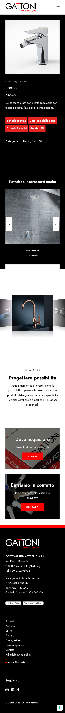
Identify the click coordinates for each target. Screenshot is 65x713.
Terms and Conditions (33, 603)
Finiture (9, 636)
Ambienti (10, 626)
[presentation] (9, 230)
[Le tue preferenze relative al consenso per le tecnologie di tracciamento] (60, 708)
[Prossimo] (56, 224)
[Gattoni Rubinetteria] (20, 7)
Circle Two (32, 255)
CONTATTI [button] (32, 507)
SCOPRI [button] (32, 456)
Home (8, 81)
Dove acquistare (14, 645)
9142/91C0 (32, 250)
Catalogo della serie (42, 121)
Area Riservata (16, 662)
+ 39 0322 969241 (20, 571)
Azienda (10, 621)
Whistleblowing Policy (18, 655)
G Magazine (12, 640)
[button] (32, 47)
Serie (8, 631)
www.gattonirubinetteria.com (22, 578)
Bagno (16, 81)
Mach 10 (37, 141)
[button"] (7, 690)
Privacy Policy (14, 603)
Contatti (10, 650)
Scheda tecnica (16, 121)
